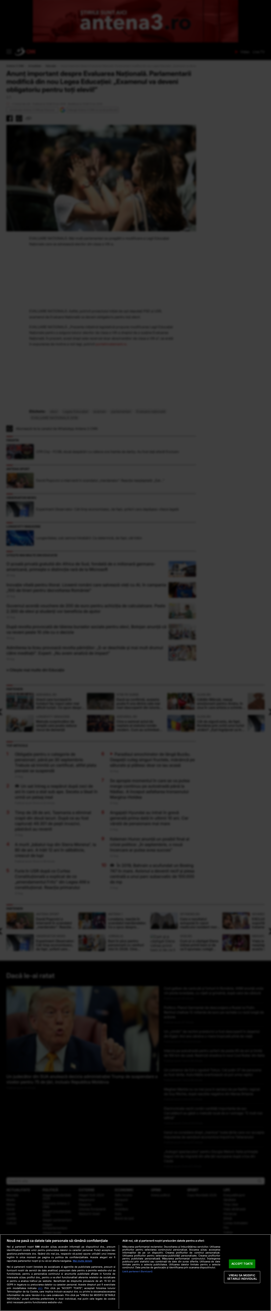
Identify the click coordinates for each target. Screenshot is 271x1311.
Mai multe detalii (82, 1260)
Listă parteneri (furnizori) (137, 1271)
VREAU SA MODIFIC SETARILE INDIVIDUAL (242, 1277)
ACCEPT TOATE (242, 1264)
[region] (135, 1272)
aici (40, 1288)
